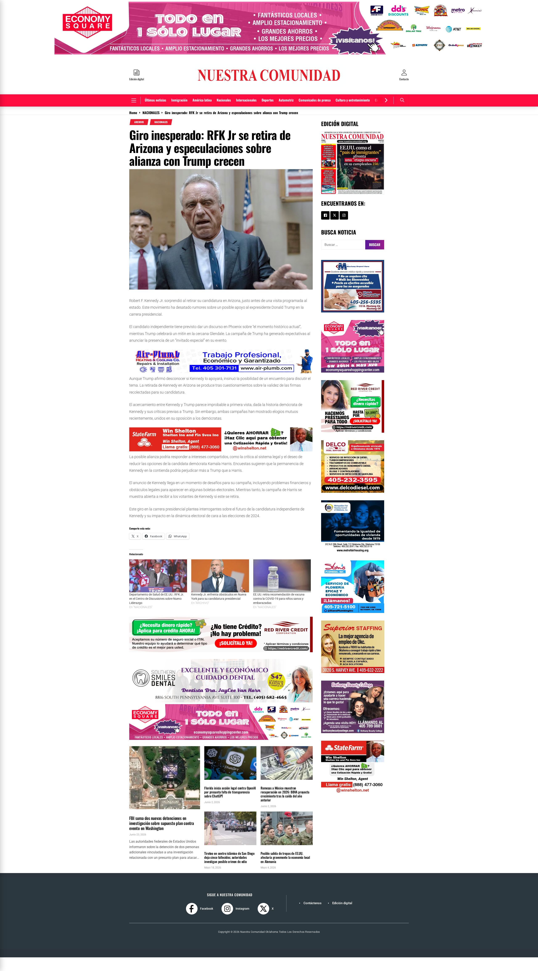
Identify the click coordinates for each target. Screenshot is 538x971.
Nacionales (224, 96)
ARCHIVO (139, 119)
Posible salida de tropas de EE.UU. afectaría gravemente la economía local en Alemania (285, 854)
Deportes (268, 96)
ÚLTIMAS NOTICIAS (156, 808)
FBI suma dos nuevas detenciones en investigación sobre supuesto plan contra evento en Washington (161, 820)
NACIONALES (160, 119)
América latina (202, 96)
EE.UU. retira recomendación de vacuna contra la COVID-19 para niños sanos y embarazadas (279, 595)
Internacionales (246, 96)
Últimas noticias (155, 96)
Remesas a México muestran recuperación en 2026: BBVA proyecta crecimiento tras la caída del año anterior (285, 791)
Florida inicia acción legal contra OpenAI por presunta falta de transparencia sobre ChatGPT (230, 788)
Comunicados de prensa (315, 96)
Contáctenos (312, 900)
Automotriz (286, 96)
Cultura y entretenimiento (353, 96)
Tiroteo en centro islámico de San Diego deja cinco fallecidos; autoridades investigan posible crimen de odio (229, 854)
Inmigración (179, 96)
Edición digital (342, 900)
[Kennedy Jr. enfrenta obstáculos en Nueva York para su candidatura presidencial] (220, 572)
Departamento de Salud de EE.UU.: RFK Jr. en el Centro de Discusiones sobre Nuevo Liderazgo (156, 595)
